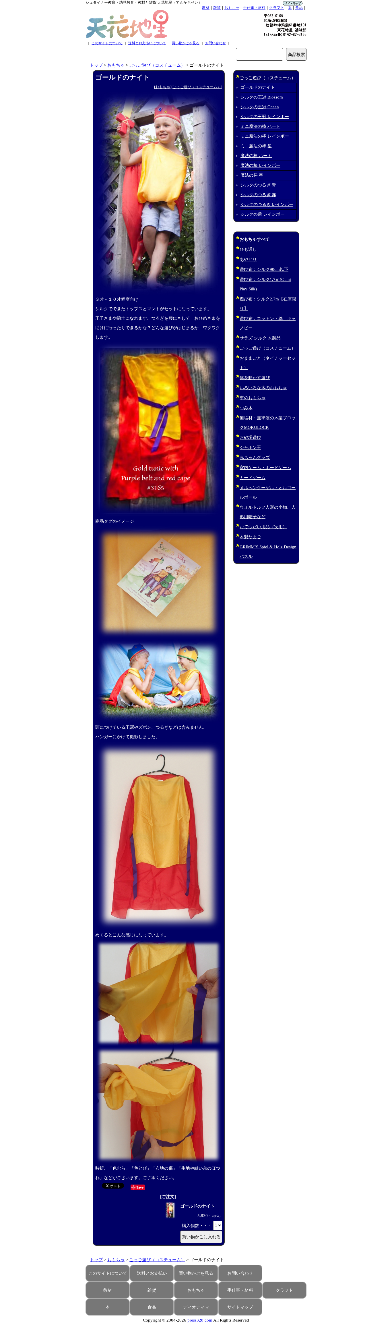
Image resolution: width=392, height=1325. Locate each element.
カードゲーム (252, 477)
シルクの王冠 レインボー (264, 116)
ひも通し (248, 249)
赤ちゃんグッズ (255, 457)
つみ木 (246, 408)
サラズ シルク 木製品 (260, 338)
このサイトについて (107, 43)
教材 (205, 7)
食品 (299, 7)
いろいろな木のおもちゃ (263, 387)
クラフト (276, 7)
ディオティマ (196, 1307)
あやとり (248, 259)
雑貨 (217, 7)
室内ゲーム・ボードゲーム (265, 467)
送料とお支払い (152, 1273)
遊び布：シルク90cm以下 (264, 269)
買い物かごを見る (185, 43)
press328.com (199, 1320)
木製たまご (250, 537)
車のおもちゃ (252, 398)
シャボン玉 (250, 447)
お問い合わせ (215, 43)
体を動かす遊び (255, 377)
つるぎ (157, 318)
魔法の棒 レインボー (260, 165)
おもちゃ (231, 7)
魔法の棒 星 (251, 175)
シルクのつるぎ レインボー (266, 204)
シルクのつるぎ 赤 (258, 194)
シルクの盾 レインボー (262, 214)
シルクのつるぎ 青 (258, 185)
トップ (96, 65)
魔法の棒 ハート (256, 155)
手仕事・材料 (254, 7)
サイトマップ (240, 1307)
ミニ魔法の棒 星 (256, 146)
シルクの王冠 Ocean (259, 107)
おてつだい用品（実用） (263, 526)
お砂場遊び (250, 437)
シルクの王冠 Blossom (261, 97)
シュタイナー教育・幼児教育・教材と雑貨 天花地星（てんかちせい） (144, 2)
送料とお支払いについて (147, 43)
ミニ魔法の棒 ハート (260, 126)
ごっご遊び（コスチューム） (157, 65)
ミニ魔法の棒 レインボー (264, 136)
